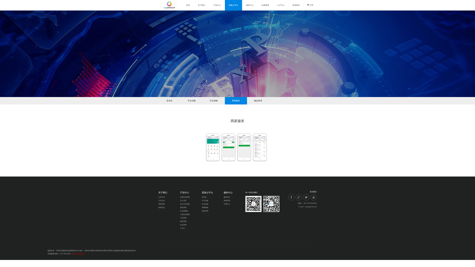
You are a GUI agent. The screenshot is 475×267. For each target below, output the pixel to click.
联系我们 (296, 5)
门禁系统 (183, 218)
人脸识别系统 (185, 214)
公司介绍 (161, 197)
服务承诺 (227, 197)
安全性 (169, 101)
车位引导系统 (185, 204)
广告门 (182, 228)
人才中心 (281, 5)
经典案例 (265, 5)
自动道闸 (183, 225)
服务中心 (250, 5)
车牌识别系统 (185, 197)
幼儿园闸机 (184, 211)
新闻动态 (161, 207)
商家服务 (236, 101)
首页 (188, 5)
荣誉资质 (161, 204)
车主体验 (214, 101)
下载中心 (227, 204)
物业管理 (258, 101)
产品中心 (217, 5)
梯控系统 (183, 221)
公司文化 (161, 200)
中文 (311, 5)
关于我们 (201, 5)
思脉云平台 (233, 5)
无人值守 (183, 200)
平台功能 (192, 101)
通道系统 (183, 207)
